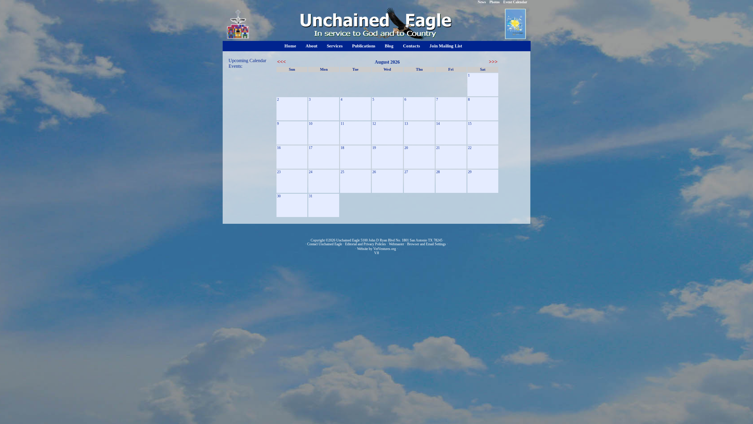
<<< (281, 61)
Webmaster (396, 244)
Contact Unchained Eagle (324, 244)
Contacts (411, 46)
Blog (389, 46)
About (311, 46)
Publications (363, 46)
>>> (493, 61)
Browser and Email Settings (426, 244)
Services (335, 46)
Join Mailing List (445, 46)
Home (290, 46)
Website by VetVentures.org (376, 249)
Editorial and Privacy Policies (365, 244)
